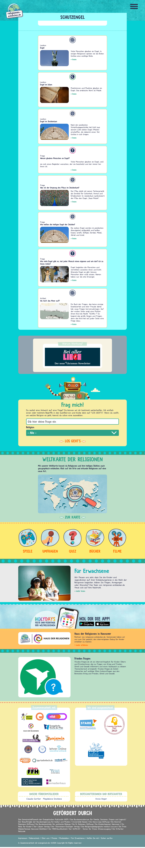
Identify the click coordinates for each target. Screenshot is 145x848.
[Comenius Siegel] (114, 724)
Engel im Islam (46, 84)
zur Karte (72, 517)
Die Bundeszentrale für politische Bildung (53, 824)
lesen (74, 59)
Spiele (27, 551)
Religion (30, 427)
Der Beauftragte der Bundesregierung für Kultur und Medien (44, 822)
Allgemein (72, 40)
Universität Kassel (79, 822)
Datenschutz (34, 838)
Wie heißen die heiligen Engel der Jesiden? (57, 224)
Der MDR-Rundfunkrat (58, 829)
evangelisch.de (44, 843)
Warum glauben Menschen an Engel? (55, 158)
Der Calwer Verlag (41, 826)
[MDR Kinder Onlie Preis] (96, 751)
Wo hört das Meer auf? (50, 301)
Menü (134, 6)
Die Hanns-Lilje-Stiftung (99, 822)
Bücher (95, 551)
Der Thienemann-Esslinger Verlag (65, 826)
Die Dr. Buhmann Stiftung (82, 824)
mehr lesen (80, 591)
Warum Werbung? (72, 343)
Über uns (45, 838)
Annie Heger (101, 799)
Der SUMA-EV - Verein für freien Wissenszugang (89, 829)
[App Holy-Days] (72, 616)
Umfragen (50, 551)
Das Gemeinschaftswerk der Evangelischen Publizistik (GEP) (43, 819)
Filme (117, 551)
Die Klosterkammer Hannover (107, 824)
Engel (42, 48)
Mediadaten (64, 838)
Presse (54, 838)
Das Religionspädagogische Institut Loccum (99, 826)
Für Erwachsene (78, 838)
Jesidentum (72, 113)
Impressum (22, 838)
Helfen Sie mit (93, 838)
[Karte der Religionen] (72, 494)
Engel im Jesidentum (48, 121)
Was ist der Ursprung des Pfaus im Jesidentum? (59, 187)
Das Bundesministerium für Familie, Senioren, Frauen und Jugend (97, 819)
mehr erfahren (82, 645)
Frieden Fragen (82, 658)
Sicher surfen (107, 838)
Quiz (72, 551)
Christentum (72, 150)
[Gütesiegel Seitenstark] (88, 724)
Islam (72, 77)
